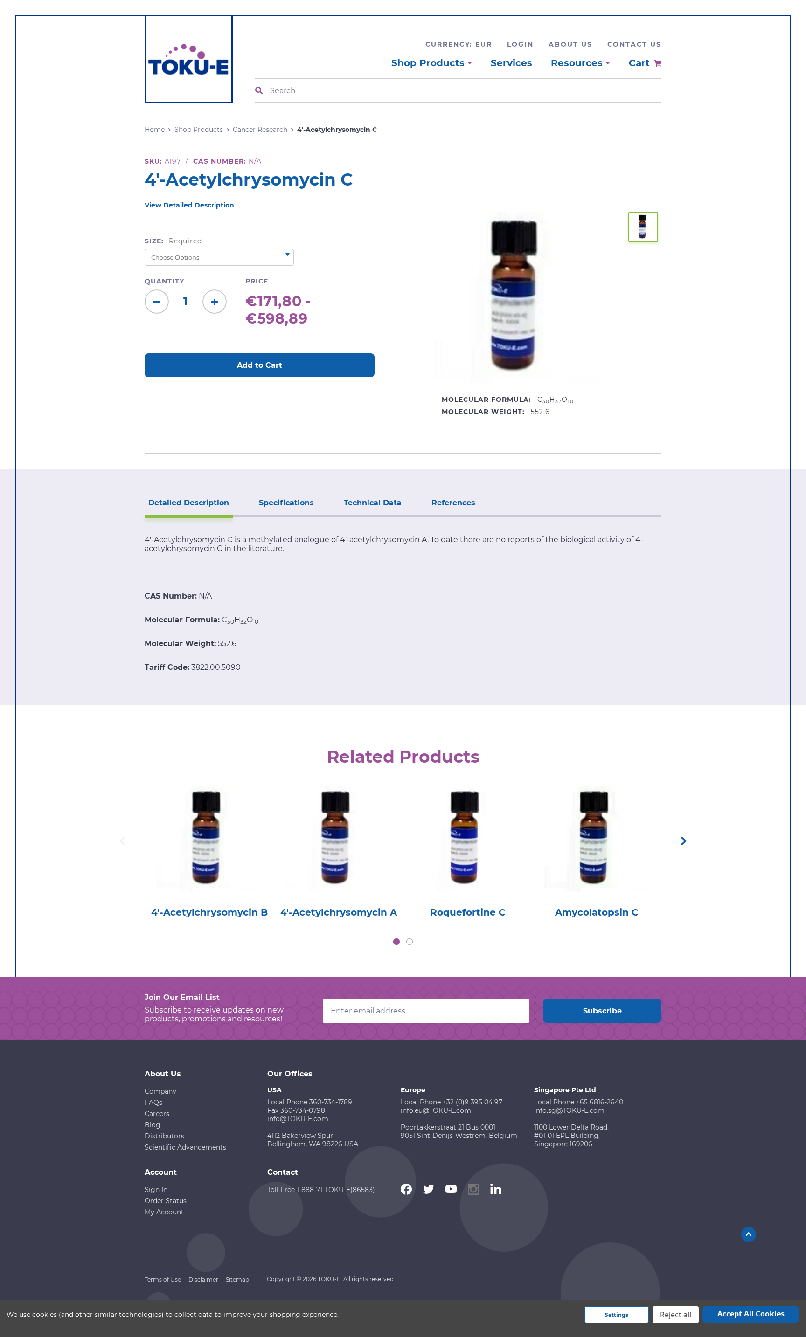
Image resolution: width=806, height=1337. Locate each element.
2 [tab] (409, 941)
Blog (152, 1125)
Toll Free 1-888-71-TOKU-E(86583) (321, 1189)
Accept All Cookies (751, 1314)
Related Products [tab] (403, 756)
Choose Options (209, 852)
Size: (173, 241)
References (453, 502)
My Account (164, 1212)
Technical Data (373, 502)
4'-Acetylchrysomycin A (338, 912)
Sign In (156, 1189)
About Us (570, 44)
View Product (209, 825)
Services (511, 63)
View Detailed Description (189, 205)
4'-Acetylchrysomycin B (209, 912)
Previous (122, 841)
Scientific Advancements (185, 1147)
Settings (616, 1315)
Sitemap (237, 1279)
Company (160, 1091)
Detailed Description (188, 502)
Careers (157, 1114)
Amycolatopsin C (597, 912)
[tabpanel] (209, 849)
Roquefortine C (468, 912)
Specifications (286, 502)
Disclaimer (203, 1279)
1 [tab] (396, 941)
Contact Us (634, 44)
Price (256, 281)
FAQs (153, 1102)
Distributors (164, 1136)
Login (520, 44)
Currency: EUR (458, 44)
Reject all (675, 1314)
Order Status (166, 1201)
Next (684, 841)
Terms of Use (163, 1279)
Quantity (164, 281)
